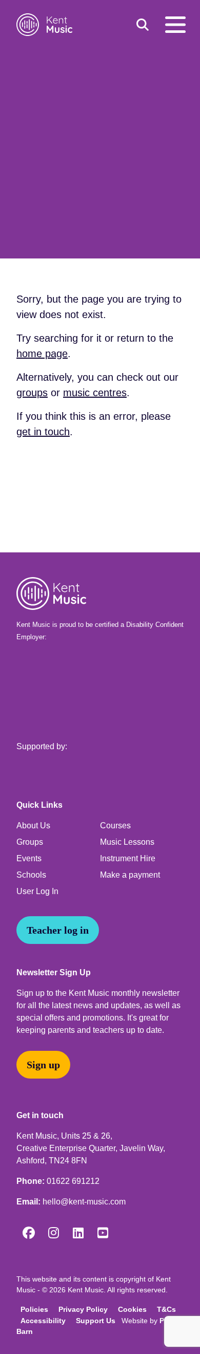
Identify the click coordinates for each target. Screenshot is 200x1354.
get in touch (43, 431)
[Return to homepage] (46, 24)
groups (32, 392)
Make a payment (130, 874)
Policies (34, 1309)
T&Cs (166, 1309)
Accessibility (43, 1320)
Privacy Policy (83, 1309)
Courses (115, 825)
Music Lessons (127, 842)
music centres (95, 392)
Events (29, 858)
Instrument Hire (127, 858)
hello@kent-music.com (84, 1201)
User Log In (37, 891)
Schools (31, 874)
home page (42, 353)
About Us (33, 825)
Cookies (132, 1309)
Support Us (95, 1320)
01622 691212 (73, 1181)
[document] (100, 295)
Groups (29, 842)
